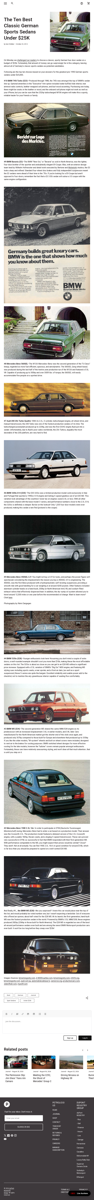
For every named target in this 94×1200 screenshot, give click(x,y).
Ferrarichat (81, 1144)
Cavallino (80, 1152)
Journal (33, 995)
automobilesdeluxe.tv (40, 981)
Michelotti (72, 167)
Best (8, 995)
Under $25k (27, 1000)
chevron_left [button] (82, 1050)
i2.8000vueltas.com (44, 978)
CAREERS (56, 1143)
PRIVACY (56, 1139)
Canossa (80, 1148)
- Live (79, 1136)
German (20, 995)
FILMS (55, 1110)
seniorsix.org (56, 981)
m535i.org (75, 978)
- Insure (79, 1132)
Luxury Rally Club (83, 1160)
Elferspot (80, 1177)
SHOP (55, 1118)
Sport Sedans (11, 1000)
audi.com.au (26, 981)
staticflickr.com (10, 984)
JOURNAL (56, 1114)
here (10, 597)
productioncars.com (71, 981)
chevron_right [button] (87, 1050)
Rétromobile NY (83, 1156)
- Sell (79, 1123)
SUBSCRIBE (24, 1127)
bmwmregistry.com (27, 978)
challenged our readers (27, 60)
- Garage (80, 1140)
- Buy (79, 1119)
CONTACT (56, 1122)
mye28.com (23, 984)
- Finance (80, 1127)
